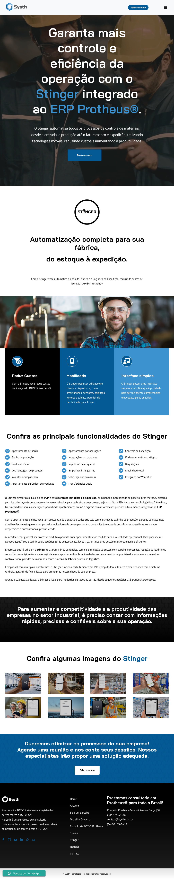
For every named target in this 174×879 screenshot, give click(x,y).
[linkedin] (21, 839)
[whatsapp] (27, 839)
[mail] (33, 839)
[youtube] (15, 839)
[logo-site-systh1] (16, 4)
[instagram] (9, 839)
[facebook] (3, 839)
